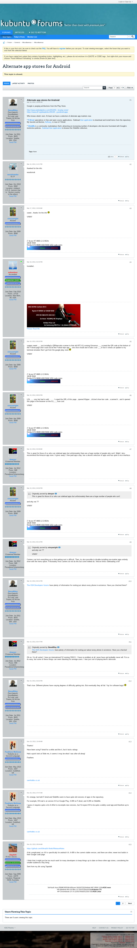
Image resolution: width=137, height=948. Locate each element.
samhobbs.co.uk (33, 780)
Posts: (10, 136)
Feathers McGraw (13, 752)
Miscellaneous (27, 42)
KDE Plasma (9, 928)
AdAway (48, 122)
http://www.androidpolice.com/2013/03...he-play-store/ (47, 110)
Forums (6, 32)
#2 (131, 164)
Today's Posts (19, 37)
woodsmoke (12, 174)
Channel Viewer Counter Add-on (112, 936)
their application (86, 120)
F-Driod (31, 120)
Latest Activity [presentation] (18, 83)
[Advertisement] (68, 10)
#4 (131, 262)
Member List (32, 37)
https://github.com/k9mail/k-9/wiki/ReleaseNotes (45, 849)
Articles (19, 32)
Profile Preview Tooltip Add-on (112, 938)
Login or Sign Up (125, 2)
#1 (131, 100)
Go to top (130, 928)
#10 (130, 581)
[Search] (132, 36)
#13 (130, 742)
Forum (9, 42)
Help (94, 928)
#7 (131, 449)
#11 (130, 642)
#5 (131, 342)
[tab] (7, 83)
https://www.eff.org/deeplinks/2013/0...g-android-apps (47, 112)
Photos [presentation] (31, 83)
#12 (130, 681)
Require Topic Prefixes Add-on (112, 939)
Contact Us (103, 928)
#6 (131, 395)
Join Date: (9, 134)
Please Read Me (33, 329)
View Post (56, 493)
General (17, 42)
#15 (130, 845)
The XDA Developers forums (38, 585)
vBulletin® (122, 942)
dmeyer (12, 459)
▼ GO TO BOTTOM (37, 32)
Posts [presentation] (6, 83)
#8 (131, 488)
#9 (131, 542)
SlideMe (31, 126)
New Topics (7, 37)
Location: (9, 138)
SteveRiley (13, 110)
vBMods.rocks (129, 936)
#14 (130, 793)
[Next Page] (123, 87)
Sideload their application (51, 128)
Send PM (12, 142)
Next (130, 903)
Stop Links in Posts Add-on (113, 941)
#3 (131, 208)
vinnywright (12, 219)
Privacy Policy (117, 928)
